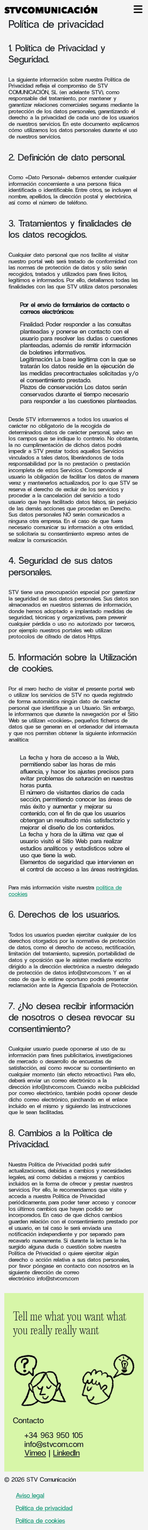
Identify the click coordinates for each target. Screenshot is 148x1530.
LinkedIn (66, 1452)
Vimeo (35, 1452)
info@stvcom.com (89, 972)
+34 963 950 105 (53, 1435)
